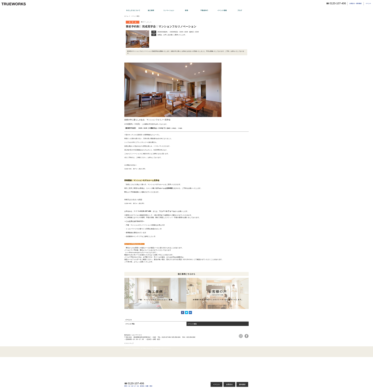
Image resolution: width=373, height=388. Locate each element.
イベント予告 (130, 324)
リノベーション (168, 10)
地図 (154, 337)
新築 (186, 10)
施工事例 (151, 10)
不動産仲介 (204, 10)
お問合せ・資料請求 (355, 3)
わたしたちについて (133, 10)
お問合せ (229, 384)
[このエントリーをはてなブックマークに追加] (190, 312)
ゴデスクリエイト (166, 348)
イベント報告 (192, 324)
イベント (368, 3)
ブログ (239, 10)
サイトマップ (129, 343)
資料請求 (242, 384)
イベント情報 (222, 10)
